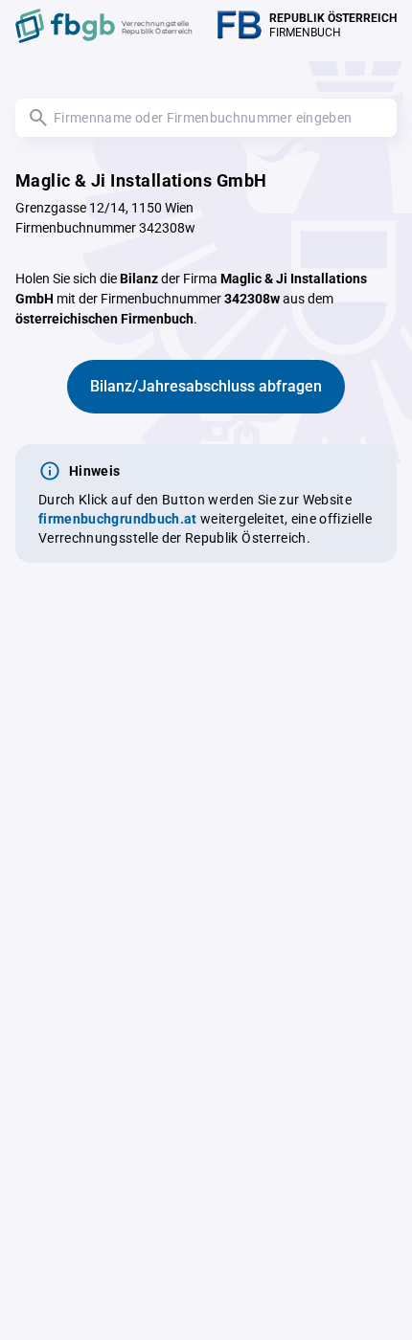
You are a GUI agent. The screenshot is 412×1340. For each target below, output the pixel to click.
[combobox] (206, 118)
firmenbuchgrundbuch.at (117, 518)
